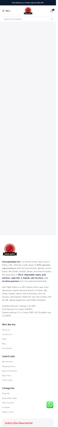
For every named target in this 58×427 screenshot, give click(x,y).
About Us (6, 330)
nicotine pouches (10, 281)
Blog (4, 344)
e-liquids (25, 278)
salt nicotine (37, 278)
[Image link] (10, 249)
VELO (20, 275)
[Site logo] (28, 10)
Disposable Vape (9, 398)
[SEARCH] (52, 19)
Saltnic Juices (8, 412)
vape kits (15, 278)
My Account (7, 362)
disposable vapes (32, 275)
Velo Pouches (8, 403)
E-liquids (6, 407)
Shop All (5, 393)
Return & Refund (9, 371)
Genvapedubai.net (11, 262)
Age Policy (6, 375)
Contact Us (7, 334)
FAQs (4, 339)
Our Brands (7, 348)
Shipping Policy (9, 366)
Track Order (7, 380)
